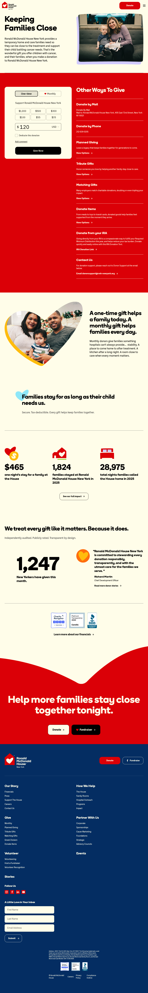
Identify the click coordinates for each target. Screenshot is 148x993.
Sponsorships (82, 827)
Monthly (8, 823)
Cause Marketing (83, 831)
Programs (80, 804)
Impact (79, 808)
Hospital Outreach (84, 800)
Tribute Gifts (10, 831)
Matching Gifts (11, 836)
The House (81, 792)
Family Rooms (82, 796)
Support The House (13, 800)
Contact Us (9, 808)
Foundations (81, 836)
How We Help (85, 786)
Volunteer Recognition (15, 867)
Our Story (11, 786)
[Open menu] (144, 5)
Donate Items (11, 844)
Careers (8, 804)
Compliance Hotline (91, 976)
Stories (9, 876)
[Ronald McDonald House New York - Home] (9, 6)
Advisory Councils (84, 844)
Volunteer (11, 853)
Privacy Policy (78, 976)
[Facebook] (12, 892)
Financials (9, 792)
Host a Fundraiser (12, 863)
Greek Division (11, 840)
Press (7, 796)
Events (81, 853)
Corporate (80, 823)
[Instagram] (7, 892)
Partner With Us (87, 817)
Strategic (80, 840)
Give (8, 817)
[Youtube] (23, 892)
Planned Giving (11, 827)
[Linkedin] (18, 892)
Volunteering (10, 859)
